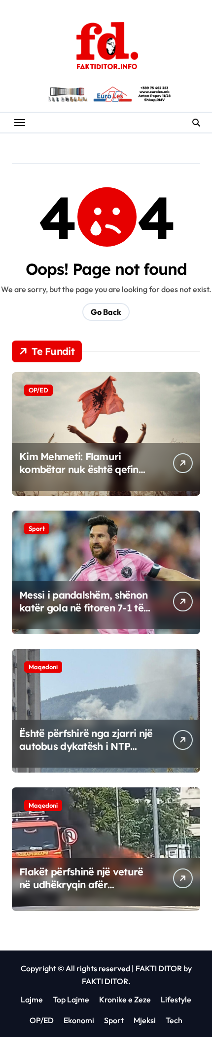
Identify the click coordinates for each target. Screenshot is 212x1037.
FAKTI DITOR (159, 968)
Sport (37, 528)
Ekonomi (79, 1020)
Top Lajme (71, 999)
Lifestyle (176, 999)
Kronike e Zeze (125, 999)
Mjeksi (145, 1020)
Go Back (106, 312)
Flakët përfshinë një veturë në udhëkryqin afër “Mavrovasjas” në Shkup (81, 884)
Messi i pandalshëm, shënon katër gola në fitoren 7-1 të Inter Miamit (83, 608)
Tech (174, 1020)
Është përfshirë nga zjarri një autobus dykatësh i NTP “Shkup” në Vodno (85, 746)
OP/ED (38, 390)
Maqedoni (43, 667)
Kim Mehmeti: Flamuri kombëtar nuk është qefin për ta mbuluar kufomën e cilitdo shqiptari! (80, 475)
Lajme (32, 999)
